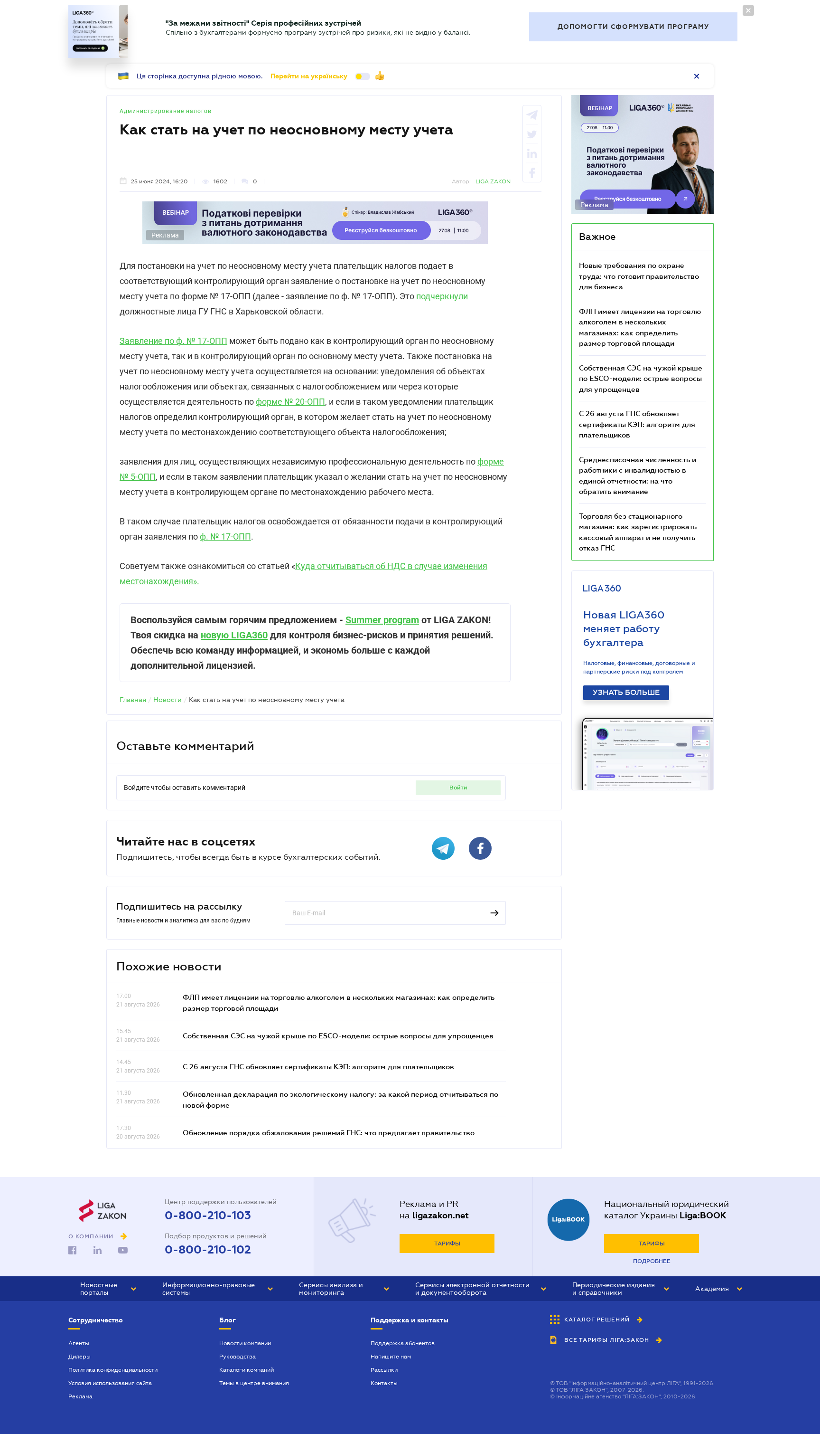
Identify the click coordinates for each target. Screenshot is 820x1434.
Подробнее (652, 1261)
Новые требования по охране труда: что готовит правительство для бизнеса (639, 276)
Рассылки (384, 1370)
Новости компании (245, 1343)
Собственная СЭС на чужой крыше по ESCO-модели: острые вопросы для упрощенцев (338, 1035)
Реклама (80, 1396)
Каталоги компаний (246, 1370)
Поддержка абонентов (403, 1343)
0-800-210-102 (208, 1249)
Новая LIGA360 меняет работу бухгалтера (624, 628)
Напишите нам (391, 1356)
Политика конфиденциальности (113, 1370)
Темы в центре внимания (254, 1383)
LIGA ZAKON (493, 181)
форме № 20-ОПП (290, 402)
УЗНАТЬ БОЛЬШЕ (626, 692)
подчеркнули (442, 296)
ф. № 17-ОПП (225, 536)
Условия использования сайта (110, 1383)
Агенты (78, 1343)
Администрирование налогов (166, 111)
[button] (108, 1288)
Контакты (384, 1383)
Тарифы (447, 1243)
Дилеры (79, 1356)
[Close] (748, 10)
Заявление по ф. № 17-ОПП (173, 341)
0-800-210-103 (208, 1215)
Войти (458, 787)
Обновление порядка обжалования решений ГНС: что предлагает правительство (329, 1132)
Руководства (237, 1356)
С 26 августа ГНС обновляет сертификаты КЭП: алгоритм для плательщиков (318, 1066)
